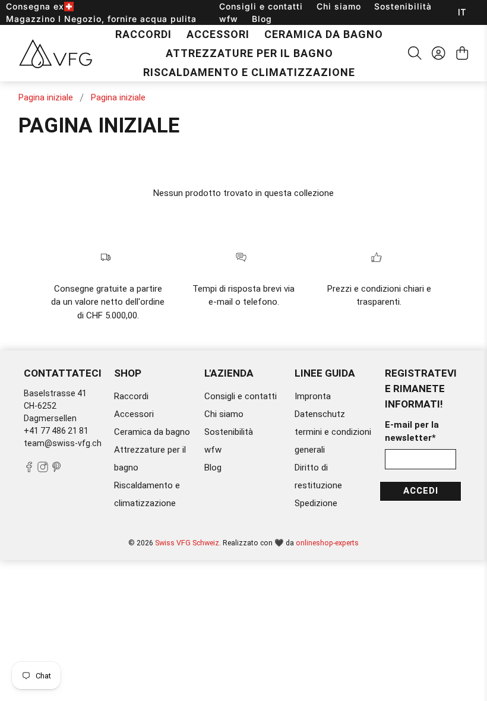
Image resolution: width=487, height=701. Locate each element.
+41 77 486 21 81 (56, 430)
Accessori (217, 34)
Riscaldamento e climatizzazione (249, 72)
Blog (262, 19)
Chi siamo (339, 6)
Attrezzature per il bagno (249, 53)
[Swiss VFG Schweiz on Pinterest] (56, 469)
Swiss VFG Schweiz (187, 542)
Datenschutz (320, 414)
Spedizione (316, 503)
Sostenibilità (403, 6)
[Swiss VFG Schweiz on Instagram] (42, 469)
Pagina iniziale (45, 97)
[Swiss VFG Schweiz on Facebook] (29, 469)
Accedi (420, 490)
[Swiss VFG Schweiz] (55, 53)
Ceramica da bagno (323, 34)
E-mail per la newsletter (412, 431)
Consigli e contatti (261, 6)
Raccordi (143, 34)
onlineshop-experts (327, 542)
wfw (228, 19)
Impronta (313, 396)
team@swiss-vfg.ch (63, 443)
